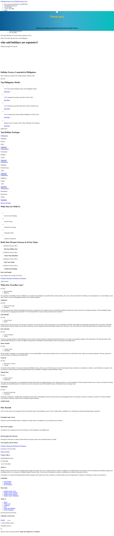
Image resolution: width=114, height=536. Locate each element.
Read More (7, 91)
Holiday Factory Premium (11, 492)
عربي (8, 520)
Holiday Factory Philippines (11, 495)
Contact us (7, 505)
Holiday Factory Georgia (10, 494)
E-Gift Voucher (8, 484)
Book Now (3, 147)
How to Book (7, 481)
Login (5, 10)
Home (5, 502)
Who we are (7, 503)
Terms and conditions (9, 508)
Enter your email (5, 451)
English (3, 520)
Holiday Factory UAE (10, 491)
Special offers (7, 483)
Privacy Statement (9, 509)
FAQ (5, 506)
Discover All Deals (6, 203)
